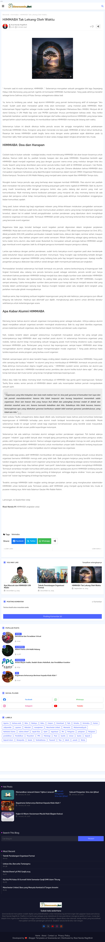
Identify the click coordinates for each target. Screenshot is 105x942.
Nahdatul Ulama (9, 732)
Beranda (6, 15)
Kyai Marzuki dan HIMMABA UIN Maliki (17, 586)
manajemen (38, 727)
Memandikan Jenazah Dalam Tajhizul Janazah (35, 792)
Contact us (52, 936)
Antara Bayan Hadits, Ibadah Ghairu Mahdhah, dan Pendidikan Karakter (42, 662)
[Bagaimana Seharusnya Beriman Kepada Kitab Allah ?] (7, 677)
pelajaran (81, 732)
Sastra (79, 736)
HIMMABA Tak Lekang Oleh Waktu (86, 585)
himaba (76, 723)
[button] (102, 6)
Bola (26, 723)
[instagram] (57, 926)
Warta (83, 740)
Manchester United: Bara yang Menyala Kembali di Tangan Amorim (30, 887)
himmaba (14, 15)
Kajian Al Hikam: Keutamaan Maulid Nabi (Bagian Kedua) (39, 814)
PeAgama (70, 732)
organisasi (54, 732)
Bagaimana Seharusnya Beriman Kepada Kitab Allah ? (36, 675)
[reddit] (61, 926)
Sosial (30, 740)
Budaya (34, 723)
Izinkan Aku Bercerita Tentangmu (16, 864)
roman (71, 736)
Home (37, 936)
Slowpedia (20, 740)
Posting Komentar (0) (52, 616)
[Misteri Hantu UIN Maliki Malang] (7, 650)
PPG (38, 736)
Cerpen (50, 723)
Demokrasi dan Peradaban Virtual (28, 636)
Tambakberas (41, 740)
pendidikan (7, 736)
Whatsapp (46, 541)
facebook (28, 699)
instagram (28, 706)
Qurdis (63, 736)
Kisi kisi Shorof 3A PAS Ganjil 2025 (16, 872)
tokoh (67, 740)
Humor (95, 723)
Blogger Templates (37, 938)
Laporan (18, 727)
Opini (45, 732)
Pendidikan (19, 736)
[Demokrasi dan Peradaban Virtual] (7, 637)
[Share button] (55, 541)
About (43, 936)
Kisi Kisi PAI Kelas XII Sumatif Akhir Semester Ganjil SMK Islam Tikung (31, 880)
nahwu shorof (24, 732)
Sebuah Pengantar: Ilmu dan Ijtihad (84, 792)
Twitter (33, 541)
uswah (75, 740)
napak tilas (36, 732)
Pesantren (30, 736)
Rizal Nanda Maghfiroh (83, 938)
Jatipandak (7, 727)
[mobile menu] (3, 6)
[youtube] (52, 926)
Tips (60, 740)
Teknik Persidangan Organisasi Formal (51, 586)
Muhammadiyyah (80, 727)
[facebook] (44, 926)
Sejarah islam (8, 740)
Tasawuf (52, 740)
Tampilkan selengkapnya (92, 562)
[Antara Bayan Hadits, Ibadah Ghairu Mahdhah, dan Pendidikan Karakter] (7, 663)
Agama (6, 723)
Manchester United (53, 727)
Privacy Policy (64, 936)
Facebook (20, 541)
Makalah (27, 727)
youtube (80, 706)
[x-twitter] (48, 926)
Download (60, 723)
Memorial (66, 727)
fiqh (68, 723)
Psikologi (47, 736)
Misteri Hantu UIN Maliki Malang (27, 649)
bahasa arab (16, 723)
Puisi (55, 736)
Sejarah (87, 736)
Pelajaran (91, 732)
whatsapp (80, 699)
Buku (42, 723)
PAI (63, 732)
